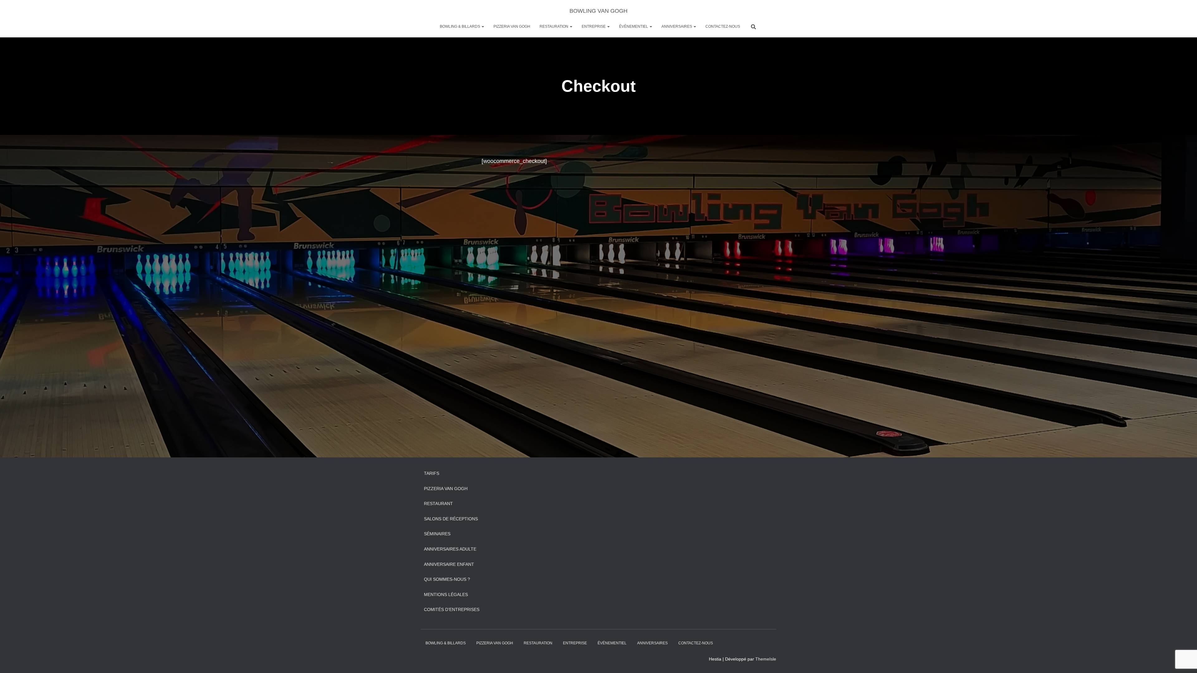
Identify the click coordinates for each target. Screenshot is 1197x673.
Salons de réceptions (451, 518)
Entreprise (594, 26)
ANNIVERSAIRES (677, 26)
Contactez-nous (722, 26)
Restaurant (438, 503)
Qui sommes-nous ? (447, 579)
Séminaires (437, 533)
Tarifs (431, 473)
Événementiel (634, 26)
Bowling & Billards (460, 26)
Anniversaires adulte (450, 549)
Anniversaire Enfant (449, 564)
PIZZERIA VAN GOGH (511, 26)
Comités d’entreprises (451, 609)
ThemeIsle (765, 658)
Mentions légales (446, 594)
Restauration (554, 26)
